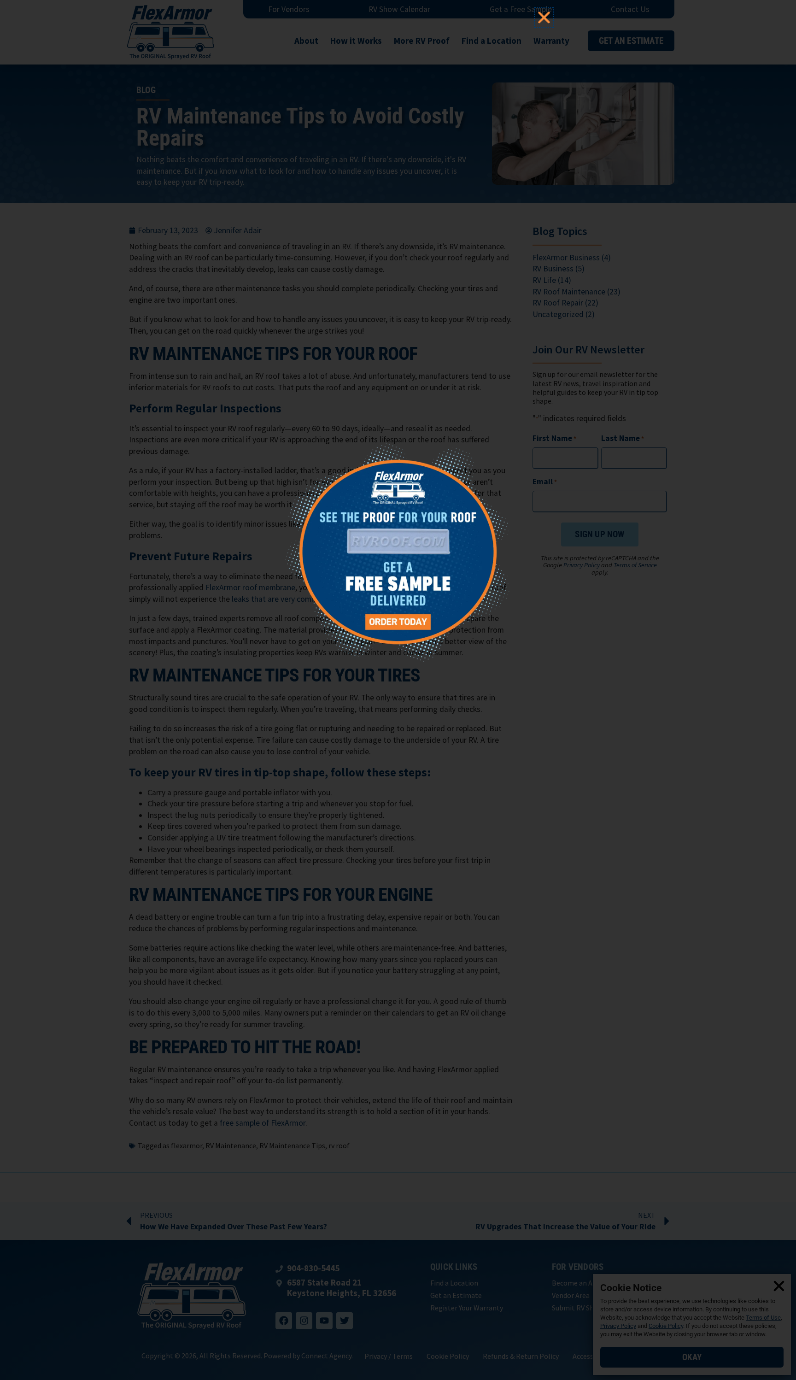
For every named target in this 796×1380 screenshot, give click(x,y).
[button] (544, 17)
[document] (398, 690)
